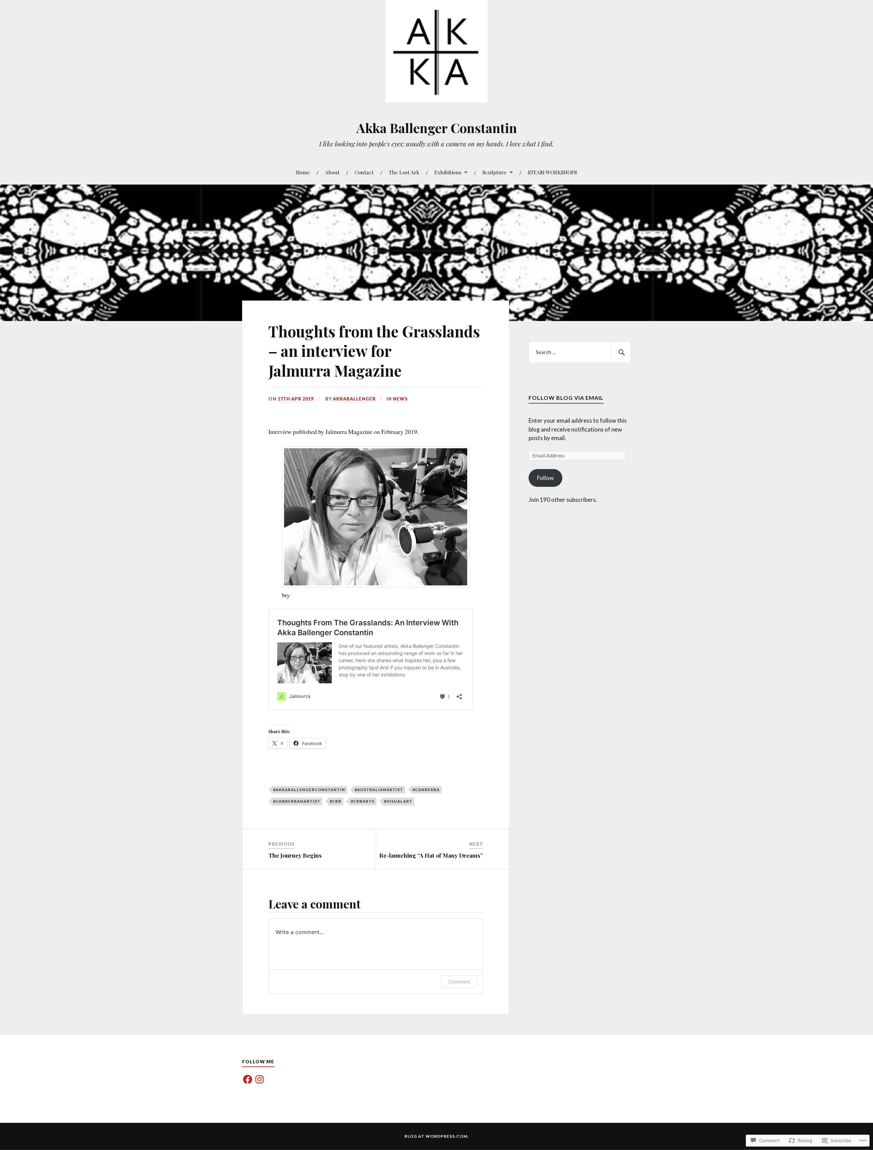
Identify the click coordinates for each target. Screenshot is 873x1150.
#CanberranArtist (296, 801)
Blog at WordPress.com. (436, 1136)
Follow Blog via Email (566, 397)
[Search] (620, 352)
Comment (459, 982)
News (400, 399)
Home (303, 172)
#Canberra (426, 789)
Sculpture (495, 172)
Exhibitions (447, 172)
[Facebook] (247, 1079)
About (332, 172)
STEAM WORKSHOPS (552, 172)
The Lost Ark (404, 172)
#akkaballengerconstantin (309, 789)
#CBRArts (362, 801)
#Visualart (398, 801)
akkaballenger (354, 399)
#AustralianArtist (379, 789)
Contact (364, 172)
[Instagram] (259, 1079)
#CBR (335, 801)
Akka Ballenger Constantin (436, 127)
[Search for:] (580, 352)
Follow (545, 477)
